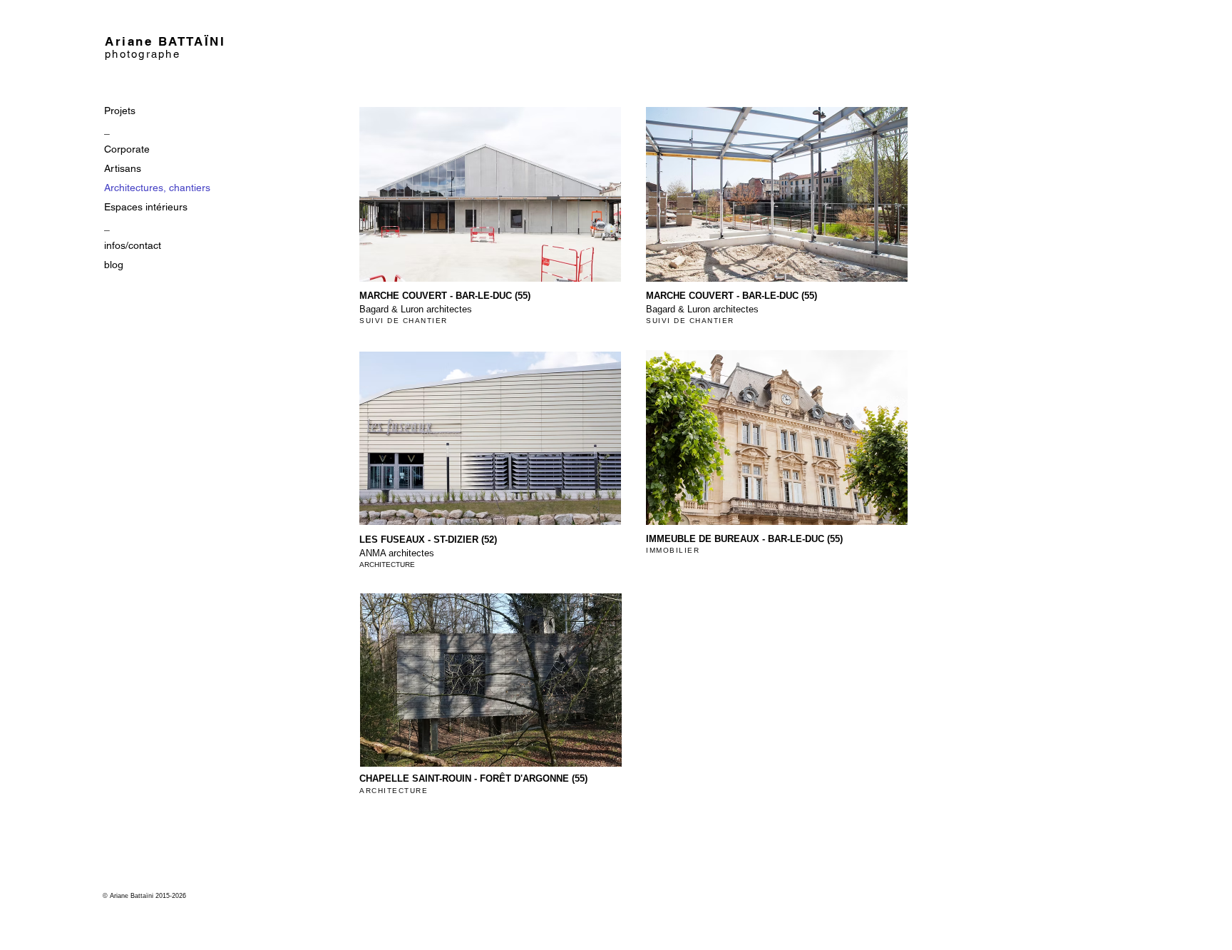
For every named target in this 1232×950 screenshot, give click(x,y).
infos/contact (132, 245)
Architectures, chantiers (157, 187)
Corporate (127, 149)
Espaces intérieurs (146, 207)
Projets (119, 110)
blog (113, 264)
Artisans (122, 168)
